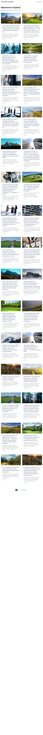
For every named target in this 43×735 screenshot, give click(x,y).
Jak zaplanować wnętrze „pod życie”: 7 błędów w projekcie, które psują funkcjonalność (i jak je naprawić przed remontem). (32, 188)
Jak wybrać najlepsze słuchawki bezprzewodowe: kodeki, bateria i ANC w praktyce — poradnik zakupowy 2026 (32, 348)
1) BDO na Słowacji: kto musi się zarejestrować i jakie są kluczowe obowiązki (10, 378)
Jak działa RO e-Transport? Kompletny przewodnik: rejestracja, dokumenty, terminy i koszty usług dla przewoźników (31, 59)
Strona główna (39, 1)
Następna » (24, 490)
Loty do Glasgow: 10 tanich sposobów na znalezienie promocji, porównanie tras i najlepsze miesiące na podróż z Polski (10, 154)
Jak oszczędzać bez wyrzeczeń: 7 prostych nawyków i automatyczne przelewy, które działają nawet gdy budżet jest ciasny (10, 253)
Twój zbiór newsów (7, 2)
